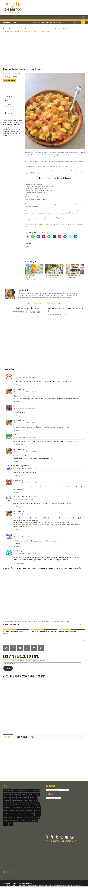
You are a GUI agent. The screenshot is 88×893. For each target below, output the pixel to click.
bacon (23, 794)
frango (38, 807)
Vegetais (16, 31)
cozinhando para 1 (17, 801)
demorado (36, 804)
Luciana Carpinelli (14, 74)
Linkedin (9, 109)
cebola (9, 125)
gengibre (6, 129)
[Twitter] (52, 837)
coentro (5, 127)
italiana (11, 810)
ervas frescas (18, 807)
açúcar (17, 794)
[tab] (8, 736)
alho (5, 794)
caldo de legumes (9, 797)
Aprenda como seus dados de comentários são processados (51, 621)
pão (32, 817)
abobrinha (35, 791)
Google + (10, 105)
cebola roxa (17, 125)
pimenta (6, 133)
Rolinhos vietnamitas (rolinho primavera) (28, 308)
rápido (24, 820)
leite (17, 810)
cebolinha (33, 797)
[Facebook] (47, 837)
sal (29, 820)
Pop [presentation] (32, 736)
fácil (5, 810)
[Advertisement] (44, 49)
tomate (34, 820)
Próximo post (51, 303)
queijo (37, 817)
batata (30, 794)
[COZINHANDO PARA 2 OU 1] (13, 7)
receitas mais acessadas (12, 820)
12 (11, 77)
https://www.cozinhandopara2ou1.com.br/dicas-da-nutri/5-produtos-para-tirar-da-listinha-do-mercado (47, 524)
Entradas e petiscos (39, 29)
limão (17, 129)
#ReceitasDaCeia (9, 791)
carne (19, 797)
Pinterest (9, 113)
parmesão (12, 817)
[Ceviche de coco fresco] (54, 269)
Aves (65, 314)
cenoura (6, 801)
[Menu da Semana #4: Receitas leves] (75, 269)
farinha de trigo (28, 807)
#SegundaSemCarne (15, 120)
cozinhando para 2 (15, 127)
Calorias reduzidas (18, 312)
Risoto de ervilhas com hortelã (67, 631)
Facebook (9, 96)
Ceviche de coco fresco (53, 275)
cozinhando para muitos (11, 804)
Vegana (10, 31)
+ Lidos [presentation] (8, 736)
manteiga (37, 810)
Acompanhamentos (25, 29)
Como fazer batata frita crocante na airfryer (43, 631)
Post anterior (37, 303)
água (5, 824)
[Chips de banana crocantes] (34, 269)
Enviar (8, 668)
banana (10, 122)
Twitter (9, 100)
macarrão (29, 810)
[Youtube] (72, 837)
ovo (5, 817)
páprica (26, 817)
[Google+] (57, 837)
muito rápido (15, 131)
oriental (38, 814)
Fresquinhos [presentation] (21, 736)
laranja (12, 129)
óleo (11, 824)
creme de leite (25, 804)
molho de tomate (9, 814)
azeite (5, 122)
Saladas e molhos (52, 29)
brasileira (36, 794)
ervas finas (7, 807)
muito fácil (6, 131)
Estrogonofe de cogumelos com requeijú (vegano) (14, 632)
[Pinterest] (67, 837)
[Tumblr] (62, 837)
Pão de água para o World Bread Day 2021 (30, 22)
